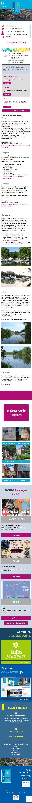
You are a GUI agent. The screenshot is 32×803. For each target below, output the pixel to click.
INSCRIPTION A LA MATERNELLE (13, 67)
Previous (5, 761)
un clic (24, 319)
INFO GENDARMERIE (10, 76)
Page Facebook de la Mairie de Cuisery (2, 3)
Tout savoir (25, 662)
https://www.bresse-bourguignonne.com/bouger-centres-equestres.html (16, 176)
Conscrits (7, 99)
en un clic (19, 244)
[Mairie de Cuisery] (16, 13)
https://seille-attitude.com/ (10, 240)
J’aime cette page (24, 699)
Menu (5, 6)
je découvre (7, 83)
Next (27, 761)
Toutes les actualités (16, 110)
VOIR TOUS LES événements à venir (16, 623)
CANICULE (7, 88)
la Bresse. (18, 237)
